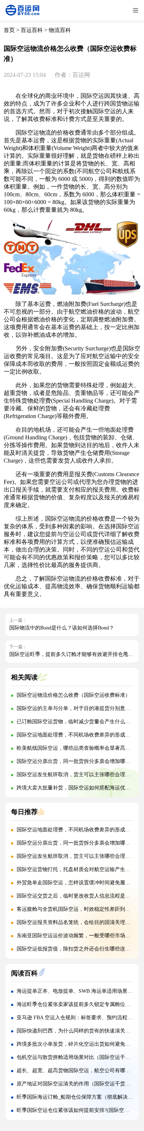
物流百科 (60, 30)
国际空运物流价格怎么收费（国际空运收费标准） (73, 695)
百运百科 (32, 30)
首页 (9, 30)
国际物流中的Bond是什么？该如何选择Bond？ (61, 628)
